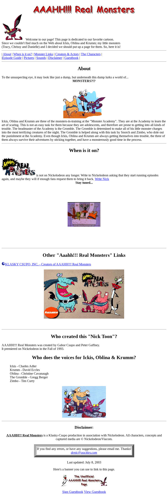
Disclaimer (55, 58)
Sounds (41, 58)
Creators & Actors (67, 54)
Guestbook (71, 58)
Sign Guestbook (72, 492)
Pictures (29, 58)
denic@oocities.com (84, 452)
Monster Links (43, 54)
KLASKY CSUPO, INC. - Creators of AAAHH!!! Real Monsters (48, 264)
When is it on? (22, 54)
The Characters (91, 54)
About (7, 54)
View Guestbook (95, 492)
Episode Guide (12, 58)
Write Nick (102, 179)
